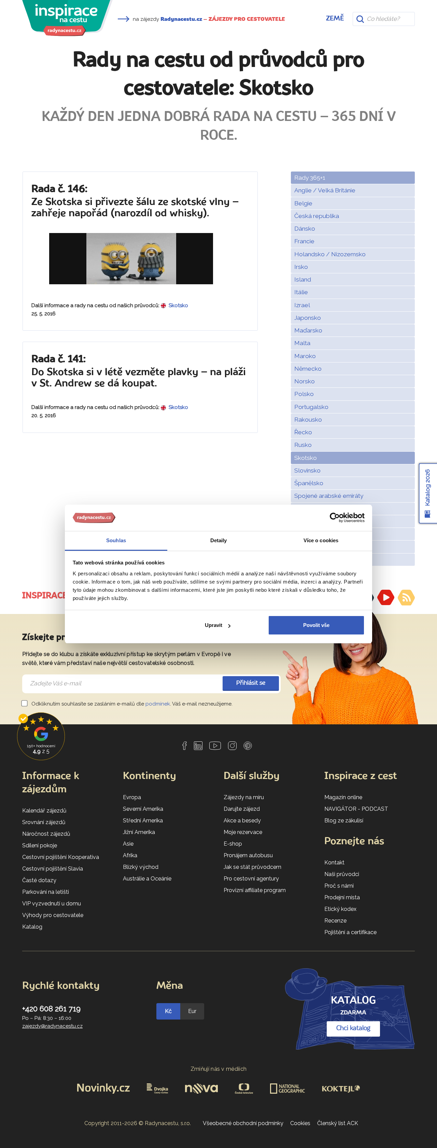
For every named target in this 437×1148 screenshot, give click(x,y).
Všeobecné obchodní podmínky (243, 1123)
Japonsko (307, 317)
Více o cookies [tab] (321, 540)
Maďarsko (308, 330)
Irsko (301, 266)
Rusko (303, 444)
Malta (302, 343)
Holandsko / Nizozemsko (330, 254)
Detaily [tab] (218, 540)
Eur (192, 1011)
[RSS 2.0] (406, 597)
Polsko (304, 394)
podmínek (157, 704)
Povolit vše (316, 625)
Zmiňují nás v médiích (219, 1069)
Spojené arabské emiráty (328, 495)
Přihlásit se (250, 683)
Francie (304, 241)
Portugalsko (311, 407)
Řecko (303, 432)
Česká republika (316, 216)
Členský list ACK (337, 1123)
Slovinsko (307, 470)
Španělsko (308, 483)
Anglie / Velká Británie (324, 190)
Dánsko (304, 228)
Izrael (302, 305)
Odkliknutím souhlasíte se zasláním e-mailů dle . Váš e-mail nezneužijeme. (131, 704)
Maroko (305, 356)
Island (302, 279)
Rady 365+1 (309, 177)
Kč (168, 1011)
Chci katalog (353, 1028)
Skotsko (305, 457)
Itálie (301, 292)
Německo (308, 368)
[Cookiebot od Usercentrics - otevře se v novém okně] (335, 518)
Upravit (213, 625)
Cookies (300, 1123)
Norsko (304, 381)
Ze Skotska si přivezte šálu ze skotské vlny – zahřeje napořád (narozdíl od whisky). (135, 201)
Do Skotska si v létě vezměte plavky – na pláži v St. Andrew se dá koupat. (138, 371)
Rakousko (308, 419)
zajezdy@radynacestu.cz (52, 1026)
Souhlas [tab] (116, 540)
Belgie (303, 203)
